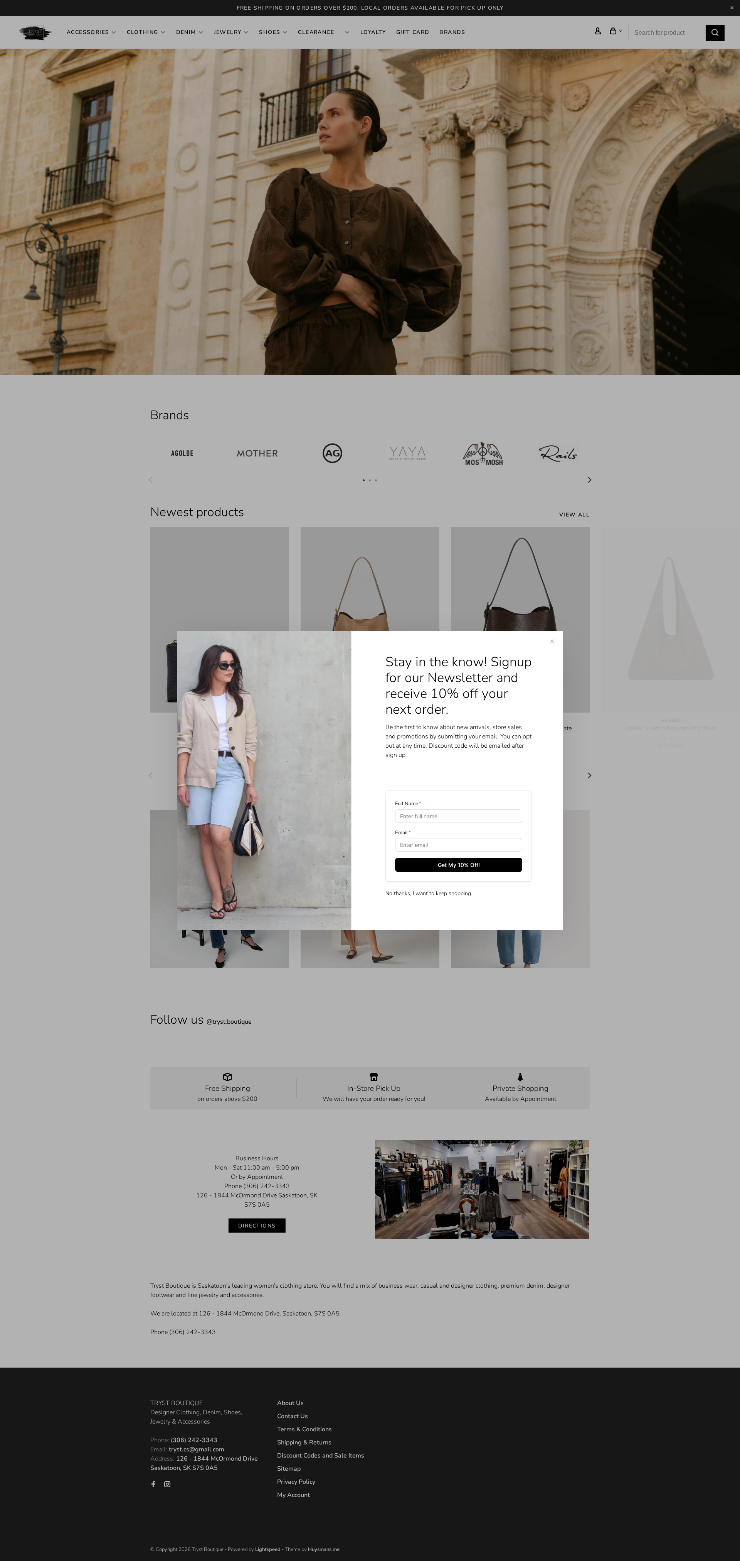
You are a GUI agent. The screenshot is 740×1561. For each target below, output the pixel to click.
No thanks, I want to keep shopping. (428, 893)
